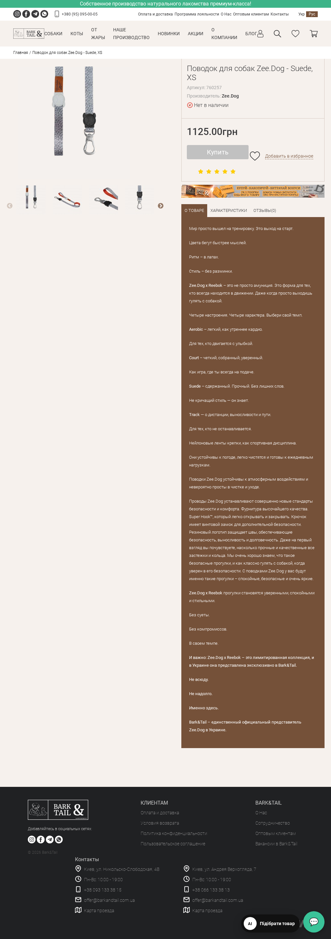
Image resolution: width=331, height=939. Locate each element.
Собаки (53, 33)
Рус (312, 14)
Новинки (169, 33)
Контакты (280, 14)
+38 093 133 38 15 (103, 889)
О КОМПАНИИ (224, 33)
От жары (98, 33)
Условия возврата (160, 823)
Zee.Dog (230, 96)
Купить (218, 152)
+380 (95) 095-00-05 (80, 14)
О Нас (226, 14)
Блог (251, 33)
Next (160, 206)
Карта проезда (99, 910)
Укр (301, 14)
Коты (76, 33)
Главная (20, 52)
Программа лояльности (197, 14)
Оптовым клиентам (251, 14)
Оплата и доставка (155, 14)
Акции (195, 33)
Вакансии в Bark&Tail (276, 843)
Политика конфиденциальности (174, 833)
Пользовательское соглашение (173, 843)
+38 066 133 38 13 (211, 889)
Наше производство (131, 33)
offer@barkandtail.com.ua (109, 900)
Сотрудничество (272, 823)
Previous (9, 206)
